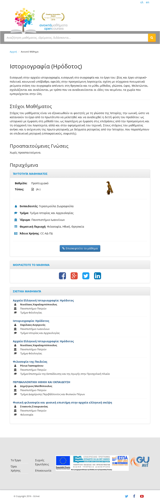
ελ (141, 2)
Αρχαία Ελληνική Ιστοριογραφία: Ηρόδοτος (43, 300)
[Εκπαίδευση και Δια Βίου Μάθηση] (92, 463)
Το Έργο (16, 460)
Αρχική (13, 51)
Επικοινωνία (43, 470)
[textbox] (76, 37)
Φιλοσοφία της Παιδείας (30, 361)
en (147, 2)
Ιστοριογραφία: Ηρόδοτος (31, 321)
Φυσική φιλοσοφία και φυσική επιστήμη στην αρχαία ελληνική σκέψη (62, 402)
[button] (152, 37)
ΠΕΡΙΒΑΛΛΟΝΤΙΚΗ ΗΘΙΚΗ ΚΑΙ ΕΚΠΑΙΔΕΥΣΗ (41, 382)
